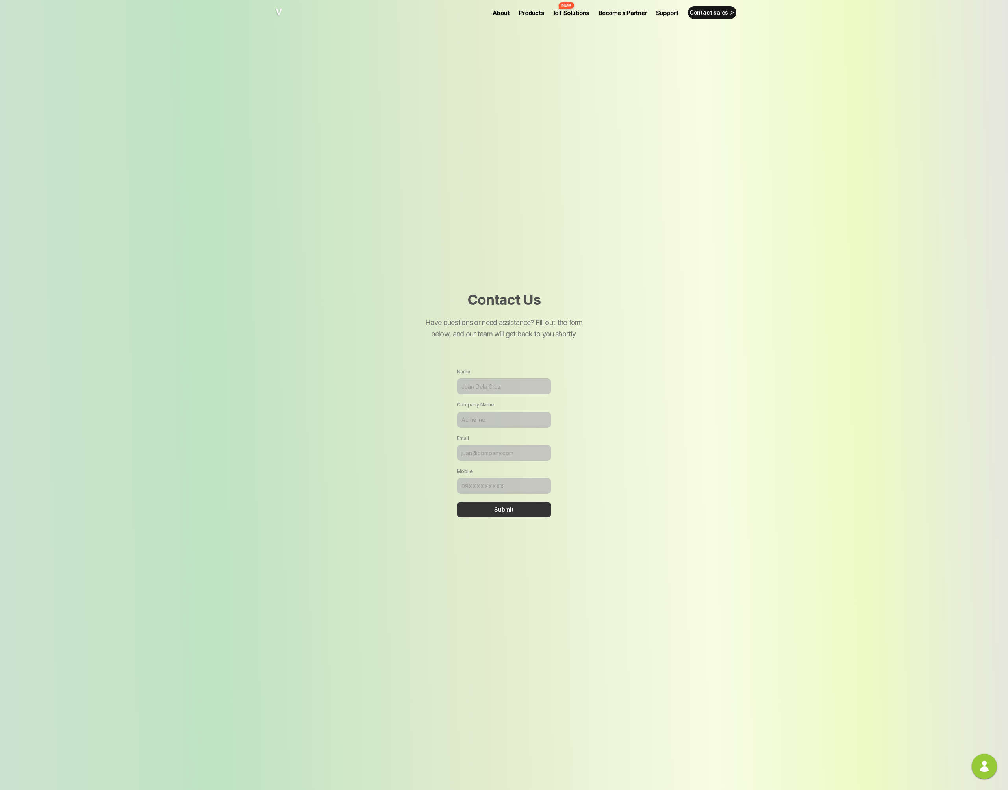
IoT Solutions (571, 13)
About (501, 13)
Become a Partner (622, 13)
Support (667, 13)
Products (531, 13)
